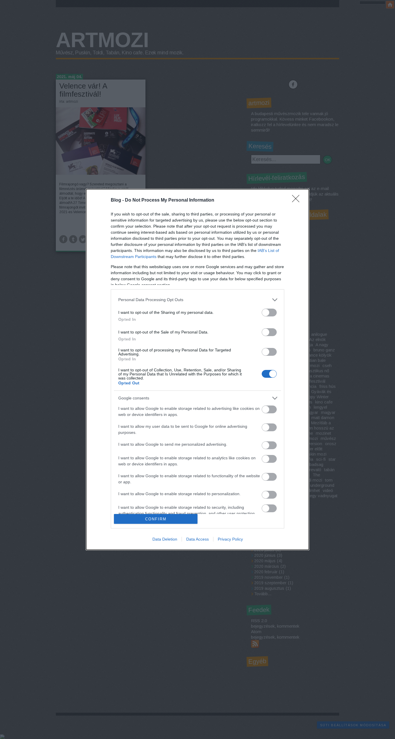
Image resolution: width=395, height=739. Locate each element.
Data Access (197, 539)
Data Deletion (164, 539)
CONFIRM (156, 519)
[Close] (297, 200)
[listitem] (197, 300)
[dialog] (197, 369)
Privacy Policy (230, 539)
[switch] (269, 312)
